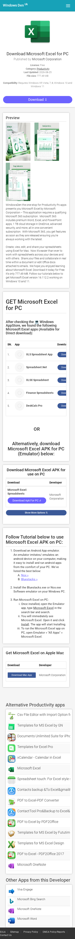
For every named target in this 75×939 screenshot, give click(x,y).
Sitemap (14, 932)
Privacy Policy (30, 932)
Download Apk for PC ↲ (26, 500)
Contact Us (6, 935)
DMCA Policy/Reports (54, 932)
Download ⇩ (37, 100)
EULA (3, 932)
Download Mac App (22, 675)
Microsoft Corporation (47, 59)
